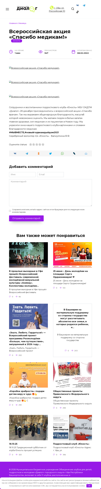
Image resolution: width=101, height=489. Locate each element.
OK (89, 486)
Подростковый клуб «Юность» (71, 444)
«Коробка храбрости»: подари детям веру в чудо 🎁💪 (26, 392)
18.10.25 (13, 444)
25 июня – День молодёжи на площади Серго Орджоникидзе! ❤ (70, 274)
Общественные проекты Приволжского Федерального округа (71, 394)
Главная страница (17, 23)
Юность (16, 41)
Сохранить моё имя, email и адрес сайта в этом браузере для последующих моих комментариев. (48, 211)
